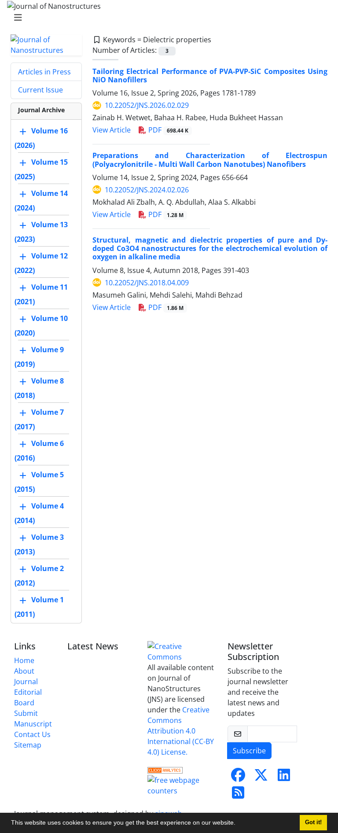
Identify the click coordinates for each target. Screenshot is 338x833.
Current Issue (40, 90)
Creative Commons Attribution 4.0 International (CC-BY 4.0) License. (180, 731)
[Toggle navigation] (166, 17)
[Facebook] (238, 777)
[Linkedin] (283, 777)
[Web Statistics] (165, 769)
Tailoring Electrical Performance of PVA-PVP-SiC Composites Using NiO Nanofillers (209, 75)
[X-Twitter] (261, 777)
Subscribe (249, 751)
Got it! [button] (313, 822)
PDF (167, 130)
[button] (238, 823)
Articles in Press (44, 72)
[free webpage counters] (182, 784)
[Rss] (238, 795)
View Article (111, 130)
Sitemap (27, 745)
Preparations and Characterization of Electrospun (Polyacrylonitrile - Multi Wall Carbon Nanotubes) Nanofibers (209, 160)
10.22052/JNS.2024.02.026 (147, 190)
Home (24, 660)
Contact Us (32, 734)
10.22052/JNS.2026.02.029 (147, 105)
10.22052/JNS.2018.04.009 (147, 282)
